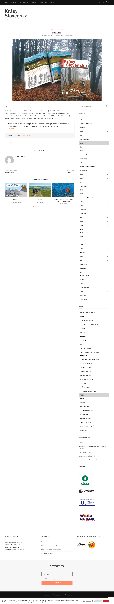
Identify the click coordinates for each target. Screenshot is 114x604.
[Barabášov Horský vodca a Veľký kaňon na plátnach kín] (63, 190)
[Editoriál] (16, 190)
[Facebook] (99, 4)
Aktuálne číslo (24, 2)
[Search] (108, 2)
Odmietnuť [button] (98, 601)
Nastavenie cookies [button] (89, 601)
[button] (7, 194)
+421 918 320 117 (14, 547)
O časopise (14, 2)
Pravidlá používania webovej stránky (51, 549)
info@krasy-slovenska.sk (16, 549)
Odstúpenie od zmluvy (47, 553)
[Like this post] (36, 150)
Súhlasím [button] (106, 601)
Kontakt (52, 2)
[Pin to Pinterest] (41, 150)
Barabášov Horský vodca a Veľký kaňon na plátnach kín (63, 200)
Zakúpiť (11, 129)
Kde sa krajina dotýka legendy (87, 456)
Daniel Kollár (48, 35)
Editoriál (15, 200)
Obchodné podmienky (47, 542)
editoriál (8, 143)
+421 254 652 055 (15, 544)
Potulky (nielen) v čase (85, 452)
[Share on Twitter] (39, 150)
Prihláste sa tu (25, 135)
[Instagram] (101, 4)
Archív (34, 2)
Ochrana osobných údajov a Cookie (50, 546)
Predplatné (43, 2)
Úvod (6, 2)
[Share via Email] (43, 150)
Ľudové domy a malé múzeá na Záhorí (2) (90, 460)
